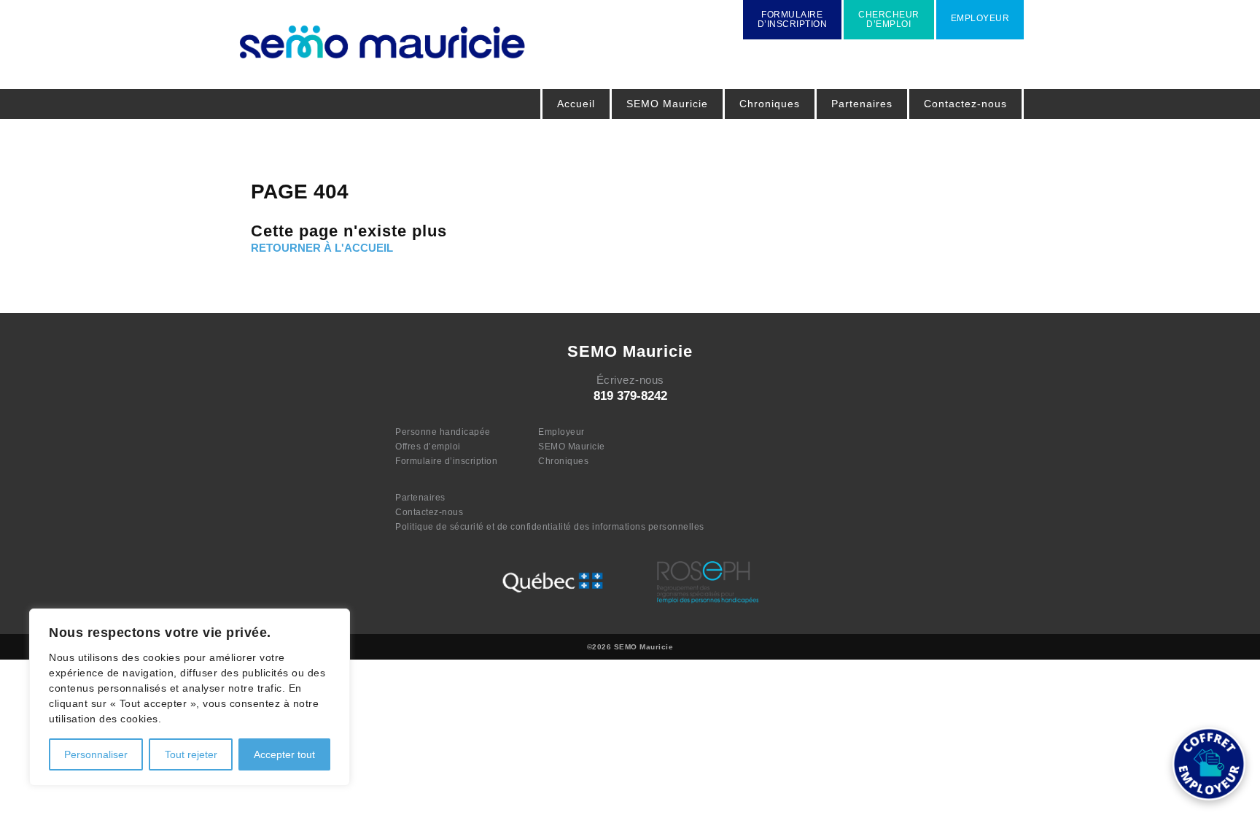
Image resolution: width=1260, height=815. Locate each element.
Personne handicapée (443, 432)
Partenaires (861, 103)
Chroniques (769, 103)
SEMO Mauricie (571, 446)
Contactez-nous (965, 103)
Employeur (561, 432)
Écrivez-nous (630, 380)
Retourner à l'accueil (322, 248)
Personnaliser (96, 754)
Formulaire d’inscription (446, 461)
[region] (189, 697)
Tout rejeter (191, 754)
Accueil (576, 103)
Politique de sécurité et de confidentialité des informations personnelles (549, 527)
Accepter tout (284, 754)
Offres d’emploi (428, 446)
